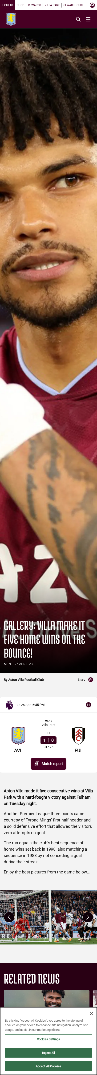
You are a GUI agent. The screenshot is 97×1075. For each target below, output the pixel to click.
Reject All (48, 1053)
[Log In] (92, 5)
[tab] (7, 5)
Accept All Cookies (48, 1066)
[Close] (91, 1013)
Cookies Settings (48, 1039)
